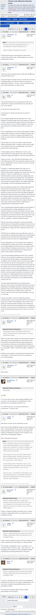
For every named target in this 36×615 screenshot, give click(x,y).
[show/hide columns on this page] (34, 19)
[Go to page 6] (35, 29)
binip (16, 487)
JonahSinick (14, 32)
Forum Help (14, 611)
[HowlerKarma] (3, 383)
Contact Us (8, 611)
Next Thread (26, 23)
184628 (33, 414)
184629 (33, 487)
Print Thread (5, 26)
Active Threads (23, 19)
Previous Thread (10, 23)
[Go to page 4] (15, 29)
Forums (2, 16)
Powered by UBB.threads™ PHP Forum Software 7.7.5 (18, 614)
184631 (33, 520)
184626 (33, 362)
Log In (33, 14)
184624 (33, 92)
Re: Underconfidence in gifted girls (11, 487)
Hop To (4, 596)
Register (27, 14)
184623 (33, 64)
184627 (33, 377)
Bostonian (15, 520)
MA (27, 325)
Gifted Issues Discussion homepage (9, 14)
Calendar (15, 19)
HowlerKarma (14, 414)
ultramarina (15, 318)
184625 (33, 318)
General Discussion (12, 16)
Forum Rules (4, 609)
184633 (33, 558)
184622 (33, 32)
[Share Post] (29, 31)
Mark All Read (11, 609)
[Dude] (3, 564)
